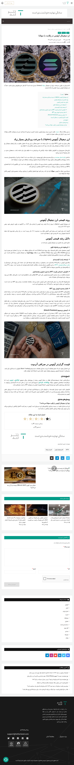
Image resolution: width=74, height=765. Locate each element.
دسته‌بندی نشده (64, 625)
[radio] (48, 419)
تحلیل (66, 621)
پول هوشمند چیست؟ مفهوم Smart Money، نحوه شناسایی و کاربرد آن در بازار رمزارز (47, 676)
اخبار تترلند (65, 611)
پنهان (62, 94)
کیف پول (66, 628)
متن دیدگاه (67, 547)
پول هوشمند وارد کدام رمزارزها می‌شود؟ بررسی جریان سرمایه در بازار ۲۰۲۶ (50, 679)
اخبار (67, 608)
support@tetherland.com (18, 734)
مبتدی (66, 631)
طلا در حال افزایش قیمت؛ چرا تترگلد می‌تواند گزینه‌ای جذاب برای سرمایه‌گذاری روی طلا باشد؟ (45, 689)
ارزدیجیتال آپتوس (58, 450)
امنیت (66, 615)
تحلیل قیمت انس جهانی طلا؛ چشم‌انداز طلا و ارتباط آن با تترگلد (52, 683)
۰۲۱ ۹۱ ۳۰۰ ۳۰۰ (24, 730)
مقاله (67, 638)
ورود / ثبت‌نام (9, 3)
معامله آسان (50, 736)
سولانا (43, 85)
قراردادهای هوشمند (60, 157)
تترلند (57, 132)
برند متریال (63, 736)
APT (67, 450)
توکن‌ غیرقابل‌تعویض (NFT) (62, 265)
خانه (68, 29)
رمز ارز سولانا (48, 450)
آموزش (66, 605)
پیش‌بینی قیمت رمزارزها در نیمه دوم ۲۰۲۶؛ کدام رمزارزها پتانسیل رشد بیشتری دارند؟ (47, 686)
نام (69, 569)
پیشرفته (66, 618)
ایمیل (34, 569)
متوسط (66, 635)
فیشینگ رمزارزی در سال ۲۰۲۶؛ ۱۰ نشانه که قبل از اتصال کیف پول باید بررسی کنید (48, 673)
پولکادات (46, 382)
